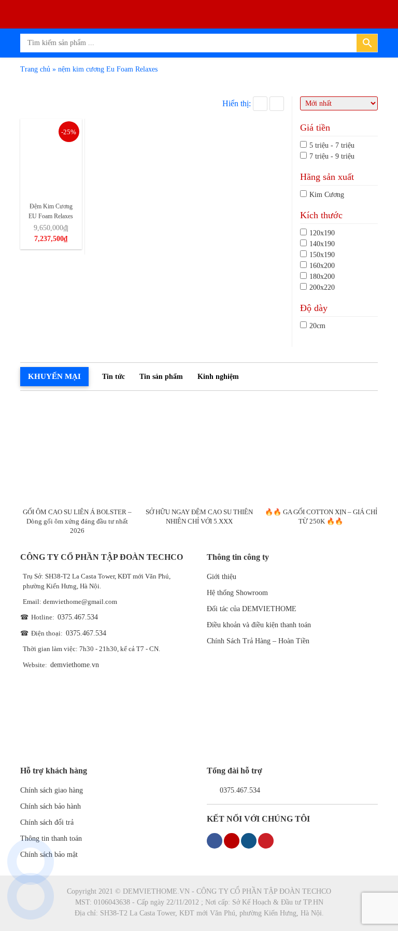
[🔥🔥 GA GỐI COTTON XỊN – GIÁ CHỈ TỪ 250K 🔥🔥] (321, 451)
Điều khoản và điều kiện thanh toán (259, 625)
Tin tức (113, 376)
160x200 (322, 266)
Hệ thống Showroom (237, 593)
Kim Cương (326, 195)
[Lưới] (260, 103)
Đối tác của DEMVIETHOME (251, 609)
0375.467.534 (78, 617)
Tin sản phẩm (161, 376)
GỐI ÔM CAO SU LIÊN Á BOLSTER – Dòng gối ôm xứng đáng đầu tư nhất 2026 (77, 521)
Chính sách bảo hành (50, 806)
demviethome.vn (74, 665)
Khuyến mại (54, 376)
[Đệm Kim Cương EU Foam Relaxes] (51, 156)
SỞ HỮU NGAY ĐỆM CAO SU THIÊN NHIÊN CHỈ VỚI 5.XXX (199, 516)
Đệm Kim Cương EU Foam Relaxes (51, 211)
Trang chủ (35, 69)
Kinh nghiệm (218, 376)
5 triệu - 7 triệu (331, 145)
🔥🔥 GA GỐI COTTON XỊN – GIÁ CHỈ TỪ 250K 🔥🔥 (321, 516)
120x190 (322, 233)
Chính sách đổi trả (47, 822)
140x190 (322, 244)
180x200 (322, 276)
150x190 (322, 255)
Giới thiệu (221, 577)
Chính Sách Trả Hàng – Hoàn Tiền (258, 641)
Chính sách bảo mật (49, 854)
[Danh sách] (276, 103)
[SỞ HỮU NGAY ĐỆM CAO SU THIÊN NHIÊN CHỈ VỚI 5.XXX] (199, 451)
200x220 (322, 287)
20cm (317, 326)
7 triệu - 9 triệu (331, 156)
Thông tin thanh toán (51, 838)
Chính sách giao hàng (51, 790)
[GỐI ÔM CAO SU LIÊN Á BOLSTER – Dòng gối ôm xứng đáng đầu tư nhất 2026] (77, 451)
